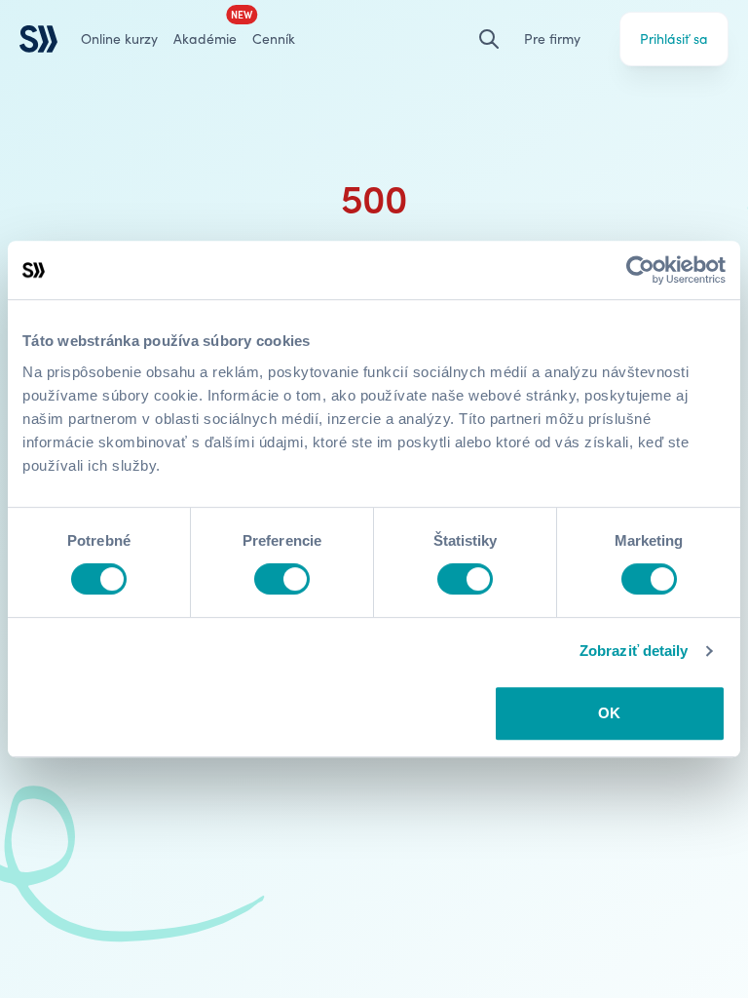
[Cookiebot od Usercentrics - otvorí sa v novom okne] (640, 270)
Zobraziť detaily (634, 650)
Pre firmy (552, 38)
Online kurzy (119, 38)
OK (609, 713)
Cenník (273, 38)
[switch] (282, 579)
